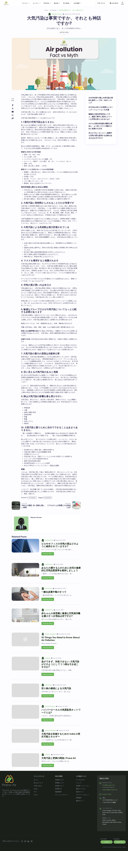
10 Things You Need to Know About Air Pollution (60, 639)
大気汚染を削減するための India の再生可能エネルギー (60, 735)
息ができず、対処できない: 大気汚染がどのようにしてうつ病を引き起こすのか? (60, 664)
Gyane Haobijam (50, 634)
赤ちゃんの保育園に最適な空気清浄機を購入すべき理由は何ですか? (60, 614)
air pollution (48, 497)
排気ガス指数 (54, 465)
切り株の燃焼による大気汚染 (56, 688)
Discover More (48, 554)
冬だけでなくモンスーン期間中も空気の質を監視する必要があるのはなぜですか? (100, 135)
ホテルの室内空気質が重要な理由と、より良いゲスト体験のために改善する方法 (100, 126)
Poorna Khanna (50, 706)
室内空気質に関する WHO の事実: (34, 187)
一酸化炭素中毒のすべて (54, 591)
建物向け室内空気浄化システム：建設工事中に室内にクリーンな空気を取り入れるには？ (100, 116)
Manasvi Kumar (57, 14)
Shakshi (47, 658)
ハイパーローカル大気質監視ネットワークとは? (61, 711)
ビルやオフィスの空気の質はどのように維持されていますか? (60, 545)
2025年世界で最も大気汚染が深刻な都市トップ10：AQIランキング (101, 100)
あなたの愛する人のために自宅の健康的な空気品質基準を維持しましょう (61, 569)
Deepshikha (49, 540)
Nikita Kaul (48, 588)
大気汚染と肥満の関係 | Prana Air (58, 758)
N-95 (40, 270)
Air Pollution (64, 32)
